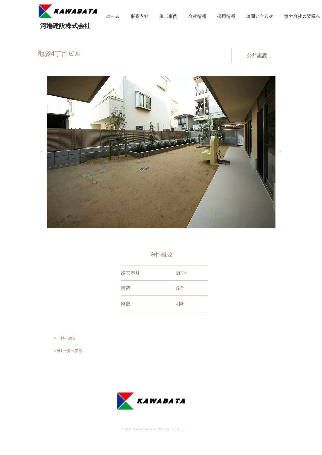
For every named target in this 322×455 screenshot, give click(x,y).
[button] (161, 152)
